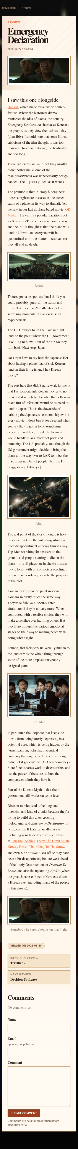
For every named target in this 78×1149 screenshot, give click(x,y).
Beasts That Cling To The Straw (41, 846)
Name (12, 1019)
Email (21, 1041)
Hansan (13, 107)
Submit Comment (24, 1113)
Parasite (17, 840)
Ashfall (29, 840)
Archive (26, 7)
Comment (15, 1062)
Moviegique (9, 7)
